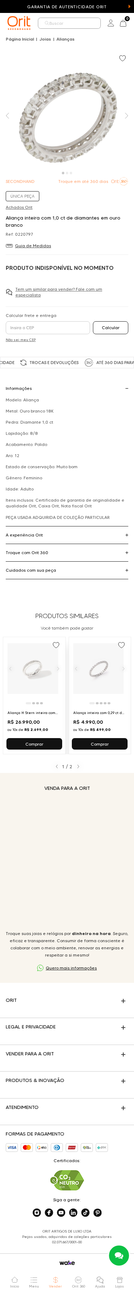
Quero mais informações (71, 968)
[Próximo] (58, 668)
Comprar (34, 744)
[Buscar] (47, 23)
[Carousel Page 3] (71, 173)
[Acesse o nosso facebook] (49, 1212)
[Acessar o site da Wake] (67, 1263)
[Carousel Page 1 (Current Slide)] (63, 173)
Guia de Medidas (33, 245)
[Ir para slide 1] (28, 703)
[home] (19, 23)
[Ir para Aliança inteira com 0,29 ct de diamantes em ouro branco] (100, 695)
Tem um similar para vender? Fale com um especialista (58, 292)
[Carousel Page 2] (67, 173)
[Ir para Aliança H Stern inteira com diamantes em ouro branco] (34, 695)
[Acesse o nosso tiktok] (85, 1212)
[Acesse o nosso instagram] (37, 1212)
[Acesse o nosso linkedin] (73, 1212)
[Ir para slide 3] (37, 703)
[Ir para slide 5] (109, 703)
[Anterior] (10, 668)
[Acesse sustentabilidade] (67, 1180)
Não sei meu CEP (21, 339)
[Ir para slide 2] (33, 703)
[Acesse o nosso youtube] (61, 1212)
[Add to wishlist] (123, 59)
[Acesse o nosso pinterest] (97, 1212)
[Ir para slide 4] (41, 703)
